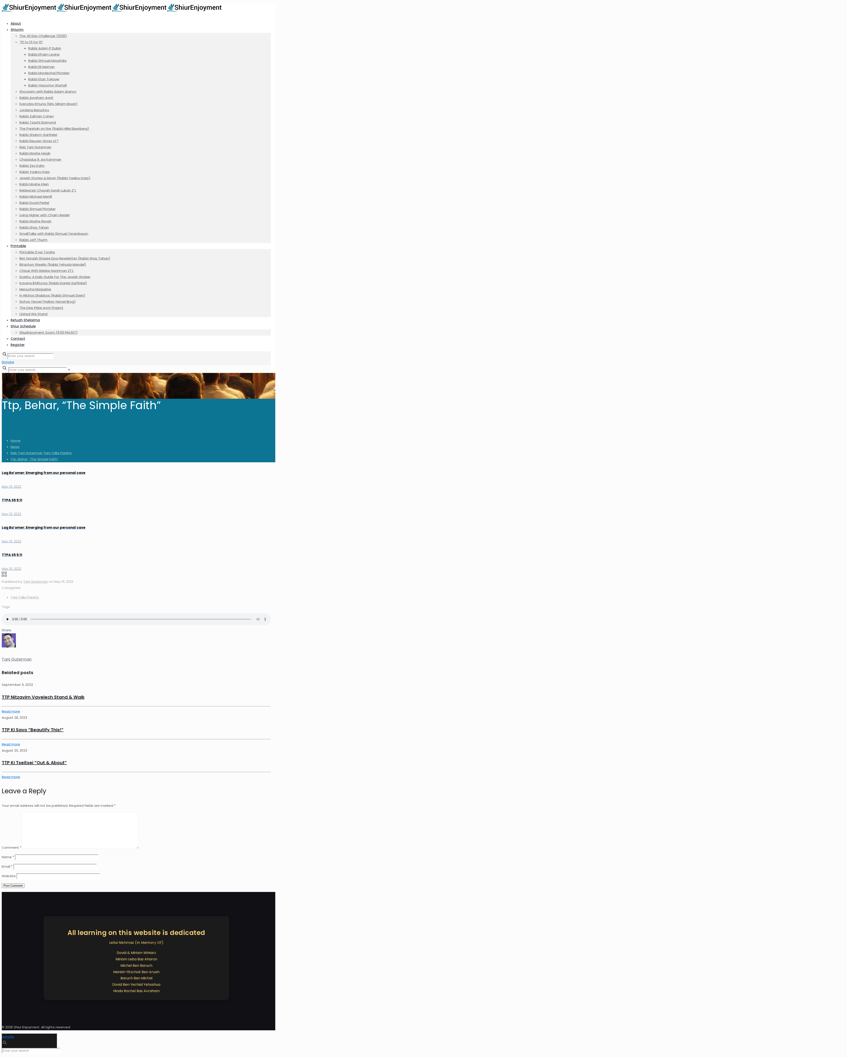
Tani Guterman (35, 581)
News (15, 446)
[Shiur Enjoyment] (112, 10)
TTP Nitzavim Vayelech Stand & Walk (43, 697)
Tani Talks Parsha (57, 453)
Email (7, 866)
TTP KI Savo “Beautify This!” (33, 730)
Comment (11, 847)
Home (16, 440)
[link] (69, 369)
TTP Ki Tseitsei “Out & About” (34, 763)
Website (9, 876)
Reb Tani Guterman (27, 453)
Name (8, 857)
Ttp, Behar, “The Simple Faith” (34, 459)
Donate (8, 362)
